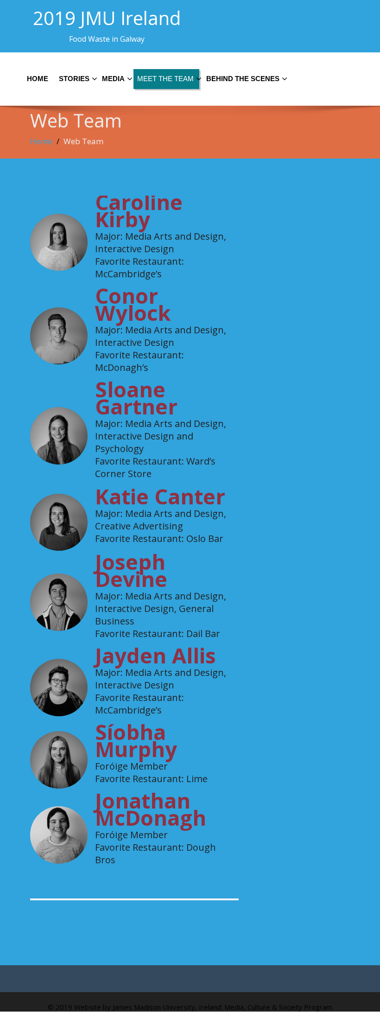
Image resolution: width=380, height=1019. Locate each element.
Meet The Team (165, 79)
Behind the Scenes (242, 79)
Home (37, 79)
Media (113, 79)
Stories (74, 79)
